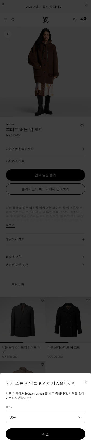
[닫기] (85, 382)
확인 (45, 434)
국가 (9, 407)
